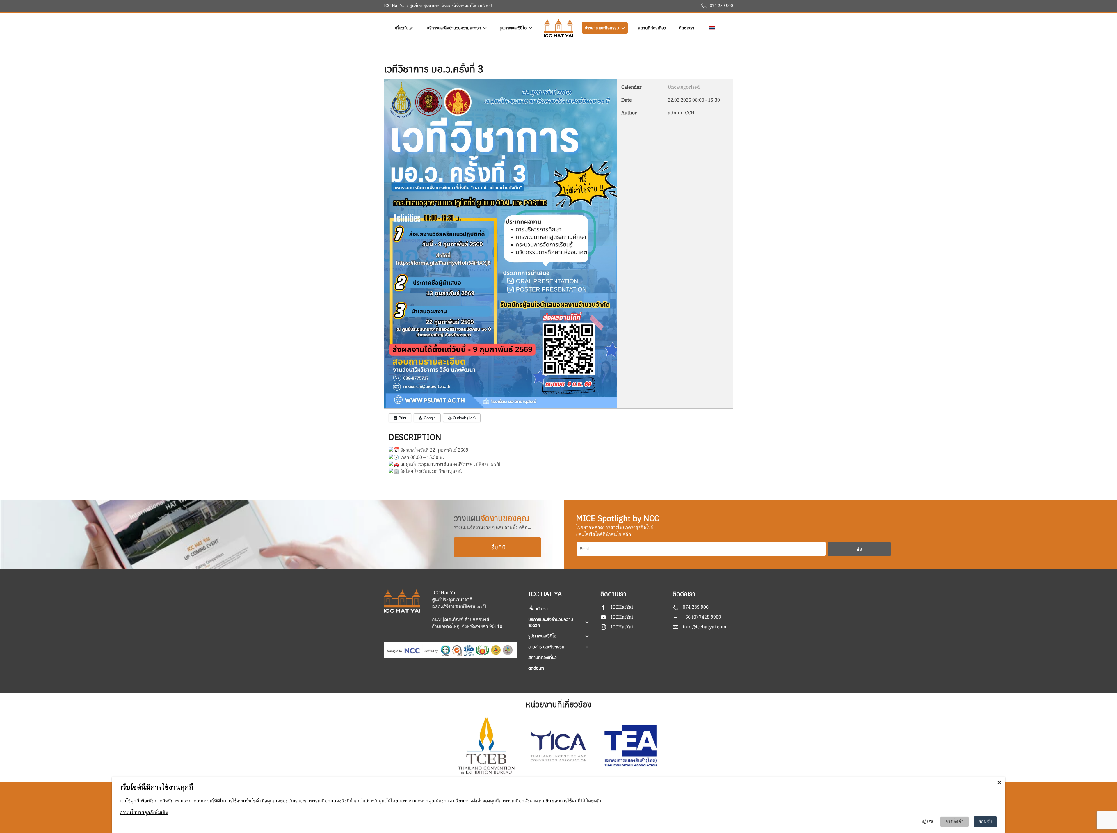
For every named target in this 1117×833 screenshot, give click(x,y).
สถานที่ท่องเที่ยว (652, 28)
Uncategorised (684, 87)
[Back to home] (558, 27)
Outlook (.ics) (464, 418)
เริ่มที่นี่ (497, 547)
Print (401, 418)
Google (429, 418)
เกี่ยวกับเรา (404, 28)
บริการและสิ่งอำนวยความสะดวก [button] (454, 28)
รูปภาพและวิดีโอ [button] (513, 28)
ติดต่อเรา (686, 28)
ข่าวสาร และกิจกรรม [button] (602, 28)
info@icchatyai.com (704, 627)
